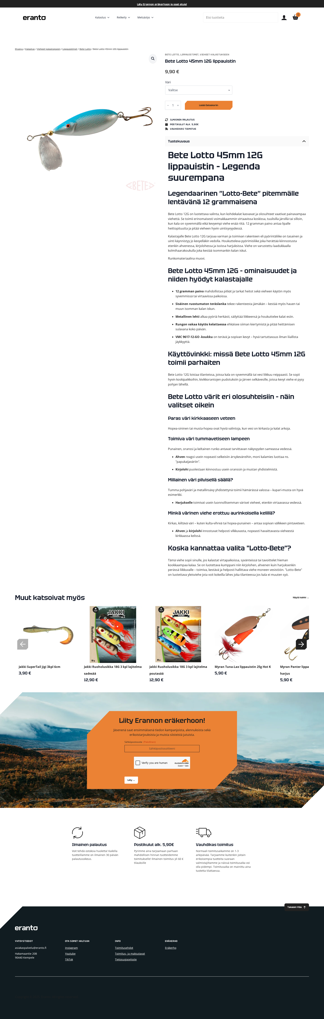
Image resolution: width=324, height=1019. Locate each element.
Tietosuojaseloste (126, 959)
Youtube (70, 953)
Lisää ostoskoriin (208, 105)
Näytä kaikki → (301, 597)
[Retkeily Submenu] (130, 17)
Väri (168, 82)
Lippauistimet (69, 49)
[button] (153, 58)
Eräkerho (170, 948)
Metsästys (143, 17)
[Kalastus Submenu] (109, 17)
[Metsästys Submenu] (153, 17)
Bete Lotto (85, 49)
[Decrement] (168, 105)
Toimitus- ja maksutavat (130, 953)
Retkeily (122, 17)
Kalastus (100, 17)
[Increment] (178, 105)
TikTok (69, 959)
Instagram (71, 948)
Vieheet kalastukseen (48, 49)
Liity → (131, 780)
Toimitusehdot (124, 948)
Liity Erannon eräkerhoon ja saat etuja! (162, 4)
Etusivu (19, 49)
